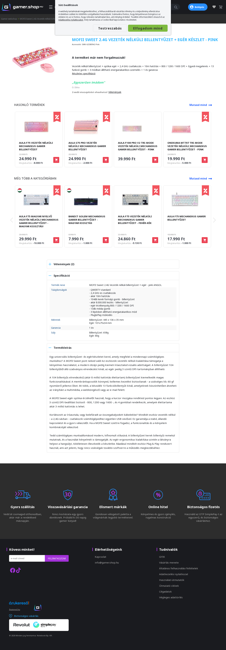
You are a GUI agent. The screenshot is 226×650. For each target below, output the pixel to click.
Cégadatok (165, 591)
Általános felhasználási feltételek (178, 568)
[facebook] (12, 570)
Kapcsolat (100, 556)
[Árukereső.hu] (19, 606)
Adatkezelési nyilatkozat (173, 574)
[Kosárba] (56, 160)
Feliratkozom (57, 558)
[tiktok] (18, 570)
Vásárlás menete (169, 562)
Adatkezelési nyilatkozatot (70, 19)
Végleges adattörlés (171, 597)
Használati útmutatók (171, 580)
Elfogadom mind (148, 28)
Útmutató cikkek (169, 585)
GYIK (162, 556)
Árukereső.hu (14, 610)
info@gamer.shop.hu (107, 562)
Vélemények (114, 92)
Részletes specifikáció (83, 73)
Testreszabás (110, 28)
